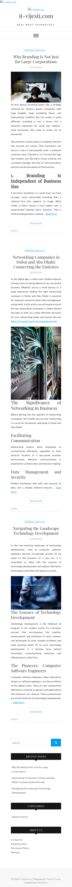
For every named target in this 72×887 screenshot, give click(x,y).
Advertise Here (19, 843)
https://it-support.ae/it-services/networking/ (34, 321)
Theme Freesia (53, 879)
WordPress (43, 882)
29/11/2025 (36, 67)
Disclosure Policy (20, 848)
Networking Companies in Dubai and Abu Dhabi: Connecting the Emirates (36, 261)
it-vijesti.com (36, 16)
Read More (51, 213)
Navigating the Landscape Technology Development (36, 530)
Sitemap (15, 852)
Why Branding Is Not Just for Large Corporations (36, 59)
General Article (34, 50)
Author (14, 230)
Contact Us (16, 839)
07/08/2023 (36, 539)
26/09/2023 (36, 272)
